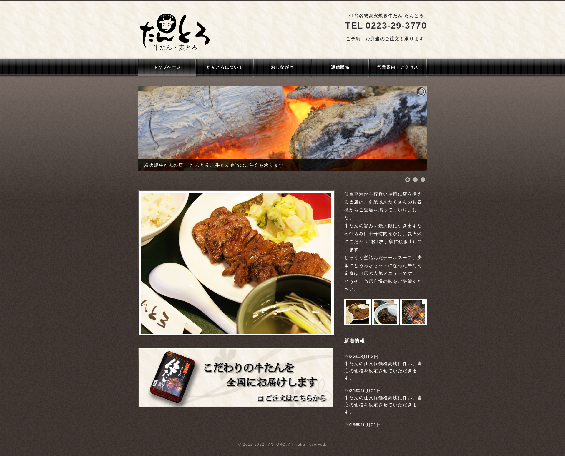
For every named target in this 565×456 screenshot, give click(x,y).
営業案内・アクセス (397, 67)
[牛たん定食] (357, 322)
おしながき (282, 67)
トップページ (167, 67)
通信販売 (340, 67)
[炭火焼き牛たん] (413, 322)
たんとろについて (225, 67)
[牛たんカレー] (385, 322)
